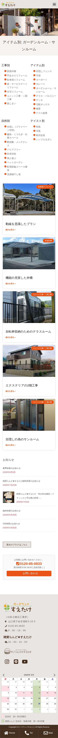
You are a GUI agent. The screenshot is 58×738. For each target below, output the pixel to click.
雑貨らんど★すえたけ (18, 637)
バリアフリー (14, 149)
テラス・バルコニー (46, 96)
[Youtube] (24, 661)
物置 (38, 108)
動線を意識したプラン (21, 223)
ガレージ (40, 84)
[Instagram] (7, 661)
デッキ (39, 100)
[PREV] (4, 675)
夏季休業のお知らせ (12, 468)
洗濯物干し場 (14, 174)
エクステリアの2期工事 (22, 385)
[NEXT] (54, 675)
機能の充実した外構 (19, 277)
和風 (38, 127)
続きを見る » (10, 230)
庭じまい (11, 103)
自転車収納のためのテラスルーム (28, 331)
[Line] (15, 661)
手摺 (38, 75)
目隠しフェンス (44, 71)
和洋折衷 (40, 135)
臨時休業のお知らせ (12, 511)
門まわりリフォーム (17, 75)
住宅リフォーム (15, 91)
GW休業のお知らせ (11, 523)
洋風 (38, 131)
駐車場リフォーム (16, 80)
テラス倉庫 (41, 113)
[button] (54, 4)
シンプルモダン (44, 139)
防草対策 (11, 154)
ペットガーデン (15, 162)
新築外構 (11, 71)
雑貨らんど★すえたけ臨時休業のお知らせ (21, 481)
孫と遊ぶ (11, 158)
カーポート (41, 80)
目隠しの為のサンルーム (22, 439)
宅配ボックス (43, 104)
